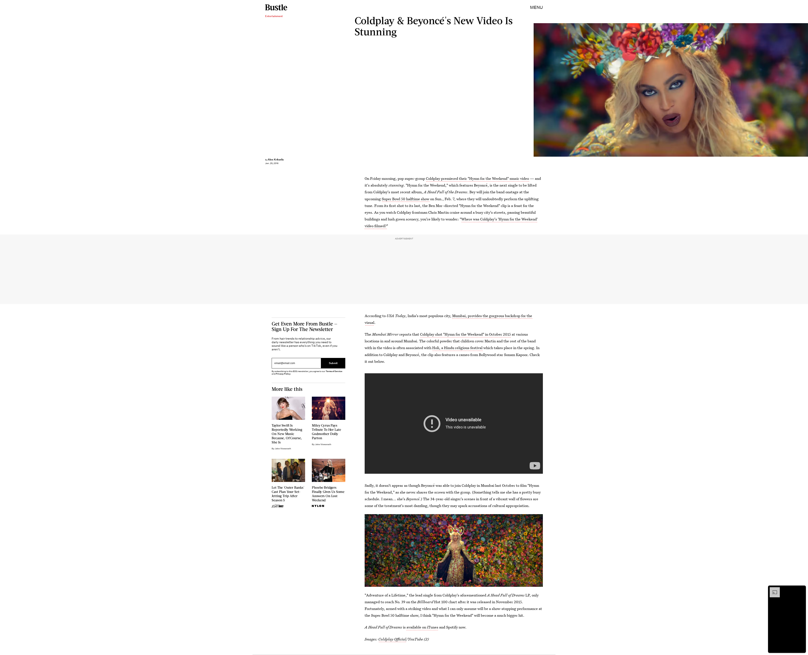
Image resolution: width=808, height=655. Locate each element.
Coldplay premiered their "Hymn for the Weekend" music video (477, 178)
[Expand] (772, 589)
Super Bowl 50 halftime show (405, 198)
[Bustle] (276, 7)
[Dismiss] (801, 589)
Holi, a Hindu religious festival (457, 347)
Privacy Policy (283, 373)
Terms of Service (334, 371)
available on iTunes (422, 627)
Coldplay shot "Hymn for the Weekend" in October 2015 (465, 334)
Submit (333, 363)
